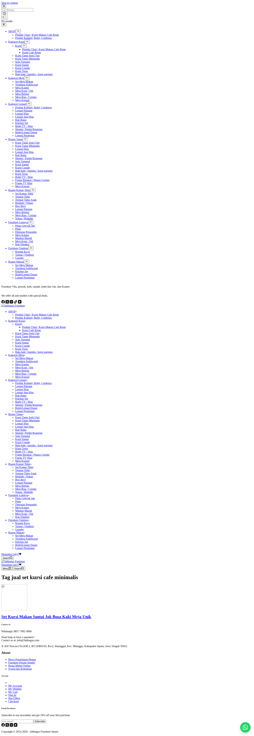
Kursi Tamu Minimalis (27, 336)
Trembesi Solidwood (26, 361)
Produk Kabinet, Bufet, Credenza (33, 317)
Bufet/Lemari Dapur (26, 408)
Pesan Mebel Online (19, 665)
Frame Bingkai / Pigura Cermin (32, 454)
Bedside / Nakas (24, 476)
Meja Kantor (22, 364)
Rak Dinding (22, 517)
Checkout (13, 701)
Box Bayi (20, 479)
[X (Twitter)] (8, 725)
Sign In (12, 695)
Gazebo (19, 529)
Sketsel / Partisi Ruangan (28, 404)
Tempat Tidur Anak (25, 473)
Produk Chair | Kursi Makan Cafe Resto (37, 314)
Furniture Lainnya (18, 495)
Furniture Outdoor (18, 520)
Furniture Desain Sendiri (21, 662)
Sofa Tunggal (22, 339)
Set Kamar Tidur (24, 467)
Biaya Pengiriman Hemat (22, 659)
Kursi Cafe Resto (31, 330)
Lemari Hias (22, 389)
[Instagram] (12, 725)
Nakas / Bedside (24, 492)
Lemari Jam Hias (24, 392)
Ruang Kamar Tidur (19, 464)
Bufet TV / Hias (24, 401)
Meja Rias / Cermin (25, 373)
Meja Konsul (22, 376)
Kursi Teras (21, 348)
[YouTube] (15, 725)
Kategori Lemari (17, 380)
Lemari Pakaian (23, 386)
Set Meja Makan (24, 358)
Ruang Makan (16, 532)
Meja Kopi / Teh (24, 367)
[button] (245, 727)
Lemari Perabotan (25, 411)
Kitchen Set (21, 398)
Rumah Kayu (22, 523)
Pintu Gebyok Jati (25, 498)
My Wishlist (14, 688)
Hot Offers (14, 698)
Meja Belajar (22, 370)
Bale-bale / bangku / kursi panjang (34, 352)
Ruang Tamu (15, 414)
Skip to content (9, 2)
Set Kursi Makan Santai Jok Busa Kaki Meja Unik (46, 616)
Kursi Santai (22, 342)
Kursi (18, 324)
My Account (15, 685)
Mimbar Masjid (23, 510)
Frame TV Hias (23, 457)
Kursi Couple (22, 345)
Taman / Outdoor (24, 526)
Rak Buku (20, 395)
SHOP (12, 311)
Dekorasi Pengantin (26, 504)
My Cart (12, 692)
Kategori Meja (16, 355)
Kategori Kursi (16, 320)
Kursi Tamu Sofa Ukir (27, 333)
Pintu (18, 501)
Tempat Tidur (22, 470)
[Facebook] (3, 725)
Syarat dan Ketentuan (20, 668)
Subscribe (40, 721)
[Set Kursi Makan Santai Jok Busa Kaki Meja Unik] (14, 609)
